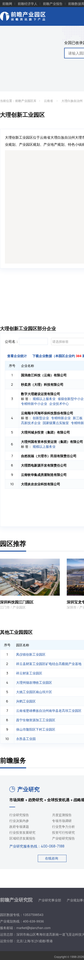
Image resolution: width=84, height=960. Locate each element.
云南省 (49, 100)
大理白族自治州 (72, 100)
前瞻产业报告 (53, 3)
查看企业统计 (17, 355)
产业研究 (28, 789)
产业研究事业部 (49, 900)
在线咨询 (51, 858)
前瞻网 (7, 3)
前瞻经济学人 (27, 3)
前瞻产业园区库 (25, 100)
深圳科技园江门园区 (17, 602)
